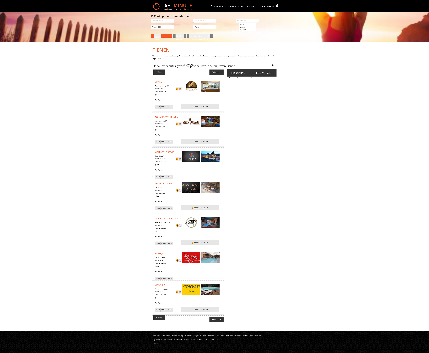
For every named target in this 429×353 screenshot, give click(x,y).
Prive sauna (220, 336)
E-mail (158, 107)
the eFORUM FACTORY (207, 340)
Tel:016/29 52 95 (160, 126)
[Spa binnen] (247, 29)
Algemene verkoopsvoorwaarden (195, 336)
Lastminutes (156, 336)
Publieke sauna (248, 336)
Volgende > (216, 72)
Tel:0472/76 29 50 (160, 263)
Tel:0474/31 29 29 (160, 161)
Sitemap (211, 336)
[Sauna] (247, 24)
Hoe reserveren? (248, 6)
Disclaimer (166, 336)
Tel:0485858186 (160, 193)
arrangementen (265, 56)
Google (218, 340)
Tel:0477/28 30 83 (160, 294)
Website (163, 107)
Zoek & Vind (217, 6)
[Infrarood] (247, 26)
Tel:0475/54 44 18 (160, 91)
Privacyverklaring (177, 336)
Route (170, 107)
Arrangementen (232, 6)
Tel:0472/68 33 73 (160, 228)
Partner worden (266, 6)
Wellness (258, 336)
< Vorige (159, 72)
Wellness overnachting (233, 336)
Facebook (155, 344)
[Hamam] (247, 28)
